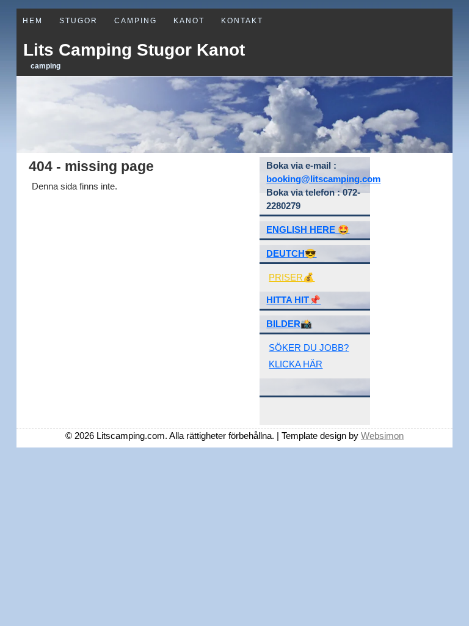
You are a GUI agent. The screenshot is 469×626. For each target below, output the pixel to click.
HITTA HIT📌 (293, 300)
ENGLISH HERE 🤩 (307, 229)
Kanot (189, 21)
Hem (33, 21)
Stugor (78, 21)
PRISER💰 (291, 277)
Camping (135, 21)
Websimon (382, 435)
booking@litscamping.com (323, 179)
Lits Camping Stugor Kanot (134, 49)
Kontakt (242, 21)
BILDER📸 (289, 324)
